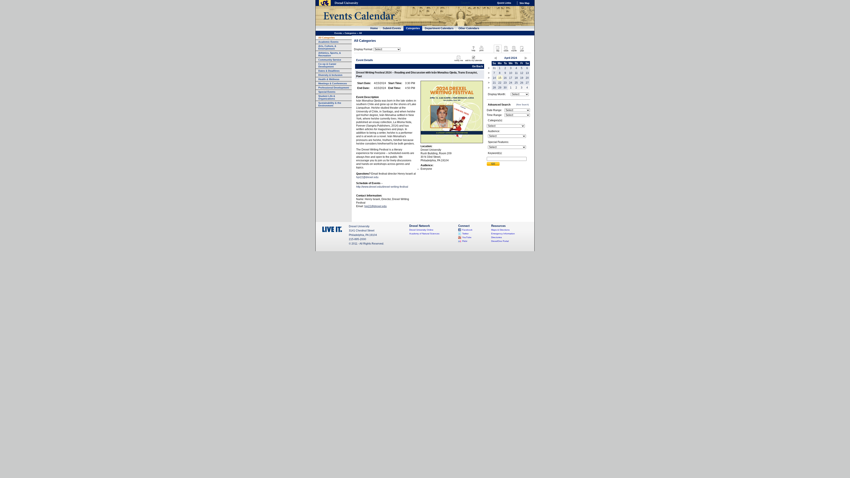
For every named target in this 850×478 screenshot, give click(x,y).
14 (494, 78)
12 (521, 73)
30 (505, 87)
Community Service (329, 59)
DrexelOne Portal (500, 241)
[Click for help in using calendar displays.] (473, 51)
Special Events (326, 92)
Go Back (477, 66)
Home (374, 28)
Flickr (464, 241)
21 (494, 82)
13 (527, 73)
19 (521, 78)
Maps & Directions (500, 230)
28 (494, 87)
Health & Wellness (328, 79)
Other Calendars (468, 28)
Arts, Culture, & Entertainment (327, 47)
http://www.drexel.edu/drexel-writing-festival (382, 186)
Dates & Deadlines (329, 70)
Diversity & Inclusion (330, 75)
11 (516, 73)
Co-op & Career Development (327, 65)
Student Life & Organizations (326, 97)
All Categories (326, 37)
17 (510, 78)
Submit (493, 164)
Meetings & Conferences (332, 83)
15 (499, 78)
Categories (413, 28)
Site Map (524, 3)
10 (510, 73)
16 (505, 78)
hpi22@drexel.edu (367, 177)
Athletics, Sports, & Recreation (329, 54)
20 (527, 78)
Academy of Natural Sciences (424, 233)
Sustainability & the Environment (329, 104)
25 (516, 82)
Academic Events (328, 41)
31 (494, 68)
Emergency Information (503, 233)
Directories (496, 237)
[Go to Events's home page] (359, 22)
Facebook (467, 230)
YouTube (466, 237)
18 (516, 78)
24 (510, 82)
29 (499, 87)
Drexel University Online (421, 230)
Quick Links (504, 3)
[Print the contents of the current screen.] (481, 51)
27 (527, 82)
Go (490, 3)
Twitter (465, 233)
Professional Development (333, 87)
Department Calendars (439, 28)
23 (505, 82)
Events (338, 33)
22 (499, 82)
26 (521, 82)
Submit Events (392, 28)
